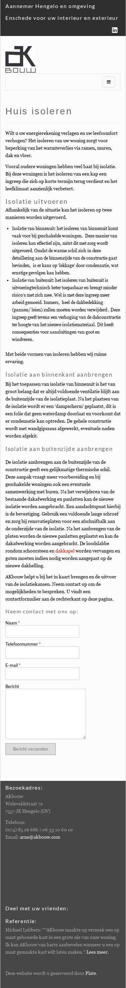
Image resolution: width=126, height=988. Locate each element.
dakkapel (65, 551)
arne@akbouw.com (40, 837)
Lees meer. (97, 952)
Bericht (12, 686)
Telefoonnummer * (23, 644)
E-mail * (12, 665)
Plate (90, 973)
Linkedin (115, 30)
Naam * (12, 623)
